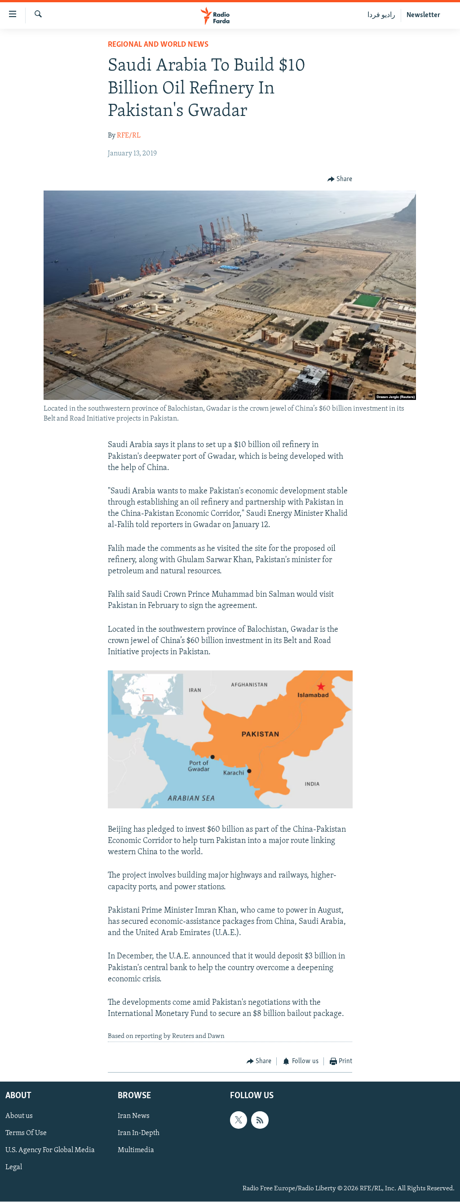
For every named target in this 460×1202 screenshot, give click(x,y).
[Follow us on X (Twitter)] (238, 1120)
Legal (13, 1167)
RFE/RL (129, 135)
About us (19, 1116)
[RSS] (259, 1120)
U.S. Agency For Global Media (50, 1150)
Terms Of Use (26, 1133)
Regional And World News (158, 45)
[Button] (340, 179)
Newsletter (423, 15)
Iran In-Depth (138, 1133)
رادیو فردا (381, 15)
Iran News (134, 1116)
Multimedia (136, 1150)
